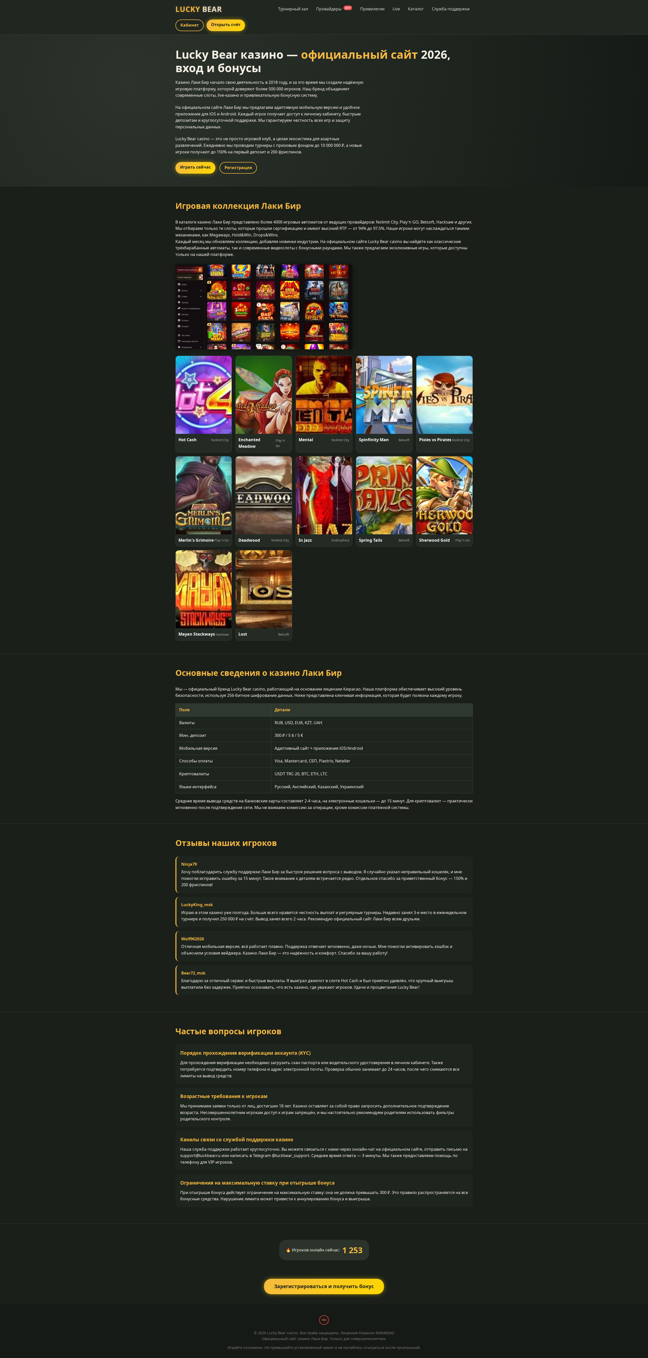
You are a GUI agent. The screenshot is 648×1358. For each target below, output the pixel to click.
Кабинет (189, 25)
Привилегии (372, 9)
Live (396, 9)
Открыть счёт (225, 24)
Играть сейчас (195, 167)
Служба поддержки (451, 9)
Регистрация (238, 167)
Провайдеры (333, 9)
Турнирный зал (293, 9)
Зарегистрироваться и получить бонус (324, 1286)
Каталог (416, 9)
